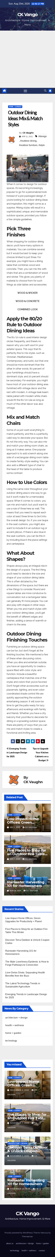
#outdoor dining (28, 141)
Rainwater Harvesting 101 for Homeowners (25, 884)
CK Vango (27, 14)
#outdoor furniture (28, 145)
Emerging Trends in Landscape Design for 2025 (17, 752)
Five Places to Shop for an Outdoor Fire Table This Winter (26, 854)
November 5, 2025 (20, 1156)
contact (42, 1250)
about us (9, 1243)
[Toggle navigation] (25, 91)
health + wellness (14, 1025)
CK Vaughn (28, 132)
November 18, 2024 (20, 1189)
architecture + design (16, 1017)
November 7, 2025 (20, 1123)
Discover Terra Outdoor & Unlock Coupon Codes (27, 1151)
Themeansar (27, 1236)
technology (11, 1040)
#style (42, 145)
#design (42, 136)
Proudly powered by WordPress (19, 1233)
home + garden (15, 106)
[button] (45, 90)
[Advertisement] (27, 59)
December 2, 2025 (20, 1090)
